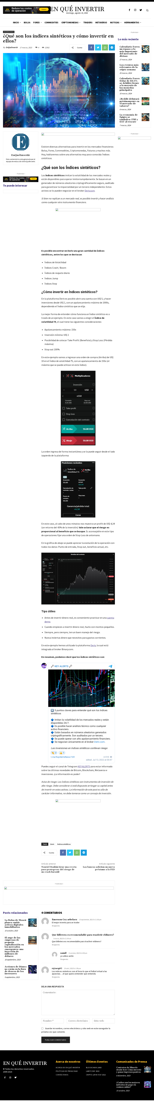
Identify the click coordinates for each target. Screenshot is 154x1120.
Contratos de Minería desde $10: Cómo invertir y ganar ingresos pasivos (128, 1070)
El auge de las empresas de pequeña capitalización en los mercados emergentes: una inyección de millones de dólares (14, 947)
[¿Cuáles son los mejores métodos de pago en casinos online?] (147, 1084)
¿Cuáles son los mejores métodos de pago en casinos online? (128, 1085)
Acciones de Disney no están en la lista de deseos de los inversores (16, 970)
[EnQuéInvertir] (21, 142)
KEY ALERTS (84, 766)
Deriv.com (90, 190)
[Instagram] (135, 10)
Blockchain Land (94, 1068)
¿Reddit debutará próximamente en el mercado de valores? (129, 102)
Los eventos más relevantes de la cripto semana (129, 67)
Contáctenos (62, 1075)
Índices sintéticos (64, 844)
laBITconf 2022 (92, 1071)
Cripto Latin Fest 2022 (96, 1075)
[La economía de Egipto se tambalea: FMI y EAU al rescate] (145, 117)
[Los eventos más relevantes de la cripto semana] (145, 67)
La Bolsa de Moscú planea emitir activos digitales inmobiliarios (15, 923)
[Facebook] (130, 10)
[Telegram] (112, 47)
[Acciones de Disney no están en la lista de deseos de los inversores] (32, 969)
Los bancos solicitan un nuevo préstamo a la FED (99, 868)
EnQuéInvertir (12, 47)
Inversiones (9, 32)
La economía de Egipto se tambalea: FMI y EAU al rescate (129, 118)
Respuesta (56, 926)
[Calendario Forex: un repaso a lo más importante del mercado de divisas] (145, 49)
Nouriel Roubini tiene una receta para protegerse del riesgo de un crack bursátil (58, 869)
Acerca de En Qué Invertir (68, 1068)
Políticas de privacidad (67, 1071)
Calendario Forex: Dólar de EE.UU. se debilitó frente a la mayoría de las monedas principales (130, 84)
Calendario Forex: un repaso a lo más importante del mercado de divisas (130, 52)
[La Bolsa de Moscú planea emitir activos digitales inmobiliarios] (32, 923)
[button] (147, 10)
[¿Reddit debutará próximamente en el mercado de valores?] (145, 101)
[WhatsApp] (105, 47)
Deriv (93, 645)
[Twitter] (141, 10)
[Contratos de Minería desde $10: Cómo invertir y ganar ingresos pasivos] (147, 1069)
